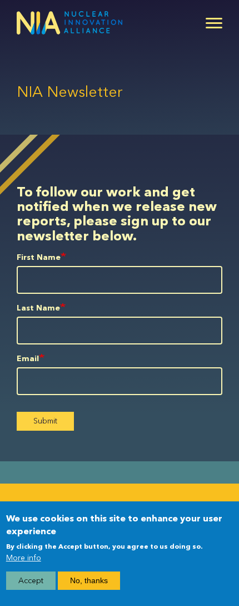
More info (23, 558)
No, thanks (89, 580)
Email (28, 358)
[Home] (69, 23)
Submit (45, 421)
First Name (39, 257)
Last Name (38, 308)
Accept (30, 580)
